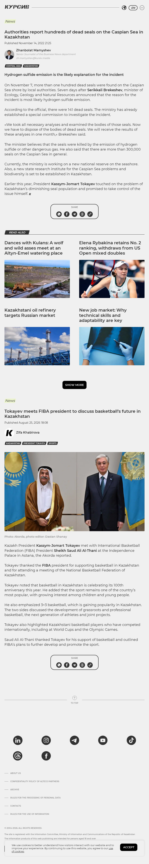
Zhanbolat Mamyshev (33, 50)
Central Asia (13, 66)
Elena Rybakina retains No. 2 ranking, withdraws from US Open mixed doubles (110, 248)
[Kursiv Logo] (16, 7)
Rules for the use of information (29, 814)
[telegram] (74, 740)
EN (133, 8)
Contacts (15, 806)
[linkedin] (18, 740)
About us (15, 773)
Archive (14, 790)
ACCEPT (128, 847)
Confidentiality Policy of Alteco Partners (34, 781)
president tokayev (34, 443)
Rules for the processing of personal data (35, 798)
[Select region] (124, 7)
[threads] (17, 756)
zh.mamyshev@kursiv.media (33, 58)
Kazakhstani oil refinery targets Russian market (30, 313)
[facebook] (46, 756)
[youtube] (102, 740)
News (10, 21)
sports (52, 443)
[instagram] (46, 740)
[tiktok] (131, 740)
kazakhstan (31, 66)
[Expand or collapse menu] (142, 7)
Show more (74, 385)
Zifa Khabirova (28, 432)
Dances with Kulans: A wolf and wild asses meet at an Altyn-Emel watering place (33, 248)
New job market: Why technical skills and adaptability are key (103, 315)
